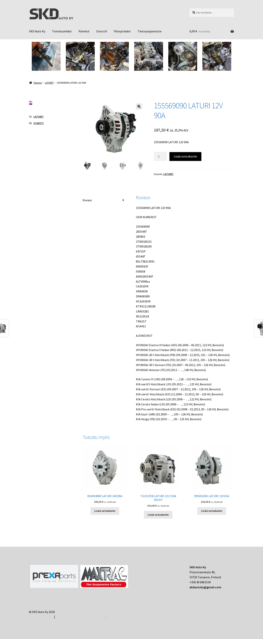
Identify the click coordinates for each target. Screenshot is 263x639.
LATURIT (49, 82)
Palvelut (84, 31)
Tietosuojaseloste (149, 31)
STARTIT (39, 123)
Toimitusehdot (62, 31)
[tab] (105, 200)
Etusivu (38, 82)
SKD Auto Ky (37, 31)
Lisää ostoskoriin (185, 156)
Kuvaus (87, 200)
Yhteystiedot (122, 31)
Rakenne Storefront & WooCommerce (81, 617)
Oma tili (101, 31)
